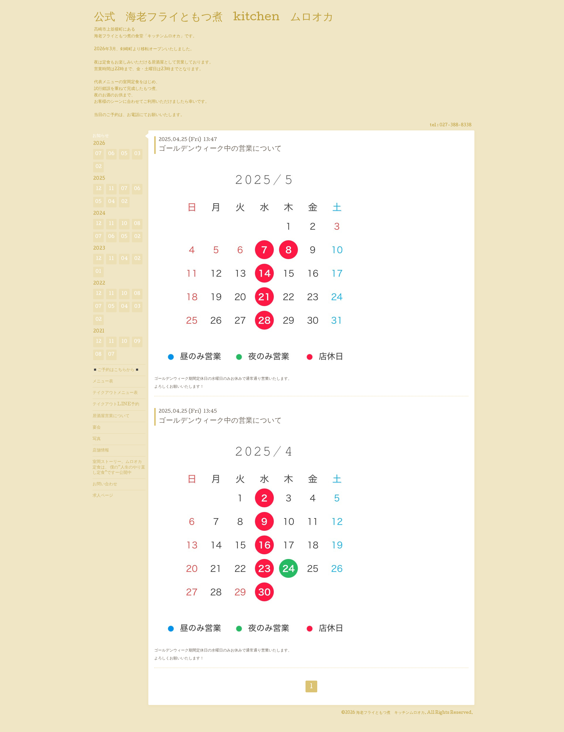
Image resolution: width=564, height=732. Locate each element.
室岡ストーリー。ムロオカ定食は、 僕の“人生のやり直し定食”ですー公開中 (119, 467)
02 (98, 166)
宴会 (97, 427)
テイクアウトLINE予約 (116, 404)
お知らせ (101, 136)
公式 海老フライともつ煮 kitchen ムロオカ (219, 18)
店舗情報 (101, 450)
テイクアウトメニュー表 (115, 393)
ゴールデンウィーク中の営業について (220, 149)
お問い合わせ (105, 484)
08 (137, 223)
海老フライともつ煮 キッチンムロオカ (390, 713)
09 (137, 341)
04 (111, 201)
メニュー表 (103, 381)
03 (137, 154)
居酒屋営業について (111, 416)
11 (111, 189)
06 (111, 154)
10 (124, 223)
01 (98, 271)
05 (124, 154)
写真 (97, 439)
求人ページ (103, 495)
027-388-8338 (455, 125)
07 (98, 154)
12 (98, 189)
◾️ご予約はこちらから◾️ (116, 370)
